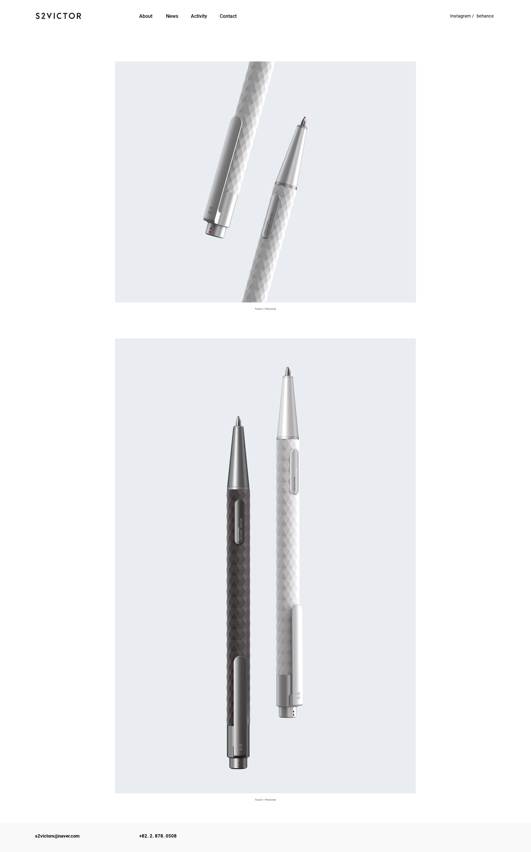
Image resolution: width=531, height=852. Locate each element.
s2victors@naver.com (57, 836)
